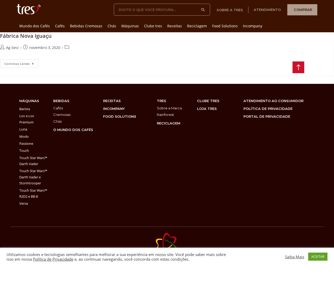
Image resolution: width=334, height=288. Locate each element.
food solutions (119, 116)
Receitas (174, 25)
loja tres (207, 109)
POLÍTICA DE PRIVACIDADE (268, 109)
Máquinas (130, 25)
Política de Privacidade (53, 259)
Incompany (252, 25)
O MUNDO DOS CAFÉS (73, 130)
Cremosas (61, 114)
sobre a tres (230, 10)
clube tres (208, 101)
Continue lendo (21, 62)
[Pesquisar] (203, 9)
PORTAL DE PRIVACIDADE (266, 116)
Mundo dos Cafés (34, 25)
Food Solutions (225, 25)
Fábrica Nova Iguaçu (26, 35)
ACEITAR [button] (317, 256)
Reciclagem (197, 25)
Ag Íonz (12, 47)
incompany (114, 109)
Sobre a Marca (169, 108)
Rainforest (165, 114)
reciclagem (168, 123)
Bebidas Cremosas (86, 25)
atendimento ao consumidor (273, 101)
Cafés (60, 25)
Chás (112, 25)
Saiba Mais (294, 256)
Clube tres (153, 25)
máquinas (29, 101)
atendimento (267, 10)
